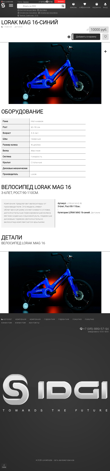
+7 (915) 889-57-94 (46, 2)
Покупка (77, 319)
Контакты (34, 322)
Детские (18, 27)
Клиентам (6, 322)
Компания (20, 319)
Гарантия (49, 319)
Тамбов (26, 2)
